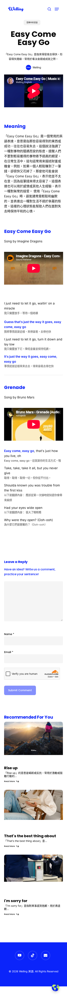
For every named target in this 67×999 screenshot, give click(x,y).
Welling (37, 67)
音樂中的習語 (32, 22)
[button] (57, 9)
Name (9, 634)
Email (8, 652)
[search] (49, 9)
